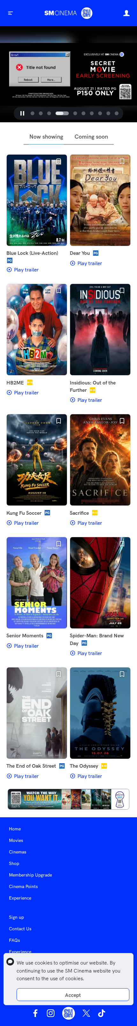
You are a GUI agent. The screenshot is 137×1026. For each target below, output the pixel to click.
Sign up (16, 917)
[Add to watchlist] (58, 161)
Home (15, 828)
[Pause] (22, 113)
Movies (16, 840)
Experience (20, 898)
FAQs (14, 940)
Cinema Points (23, 886)
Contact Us (20, 928)
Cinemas (17, 851)
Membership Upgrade (30, 874)
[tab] (32, 113)
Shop (14, 863)
